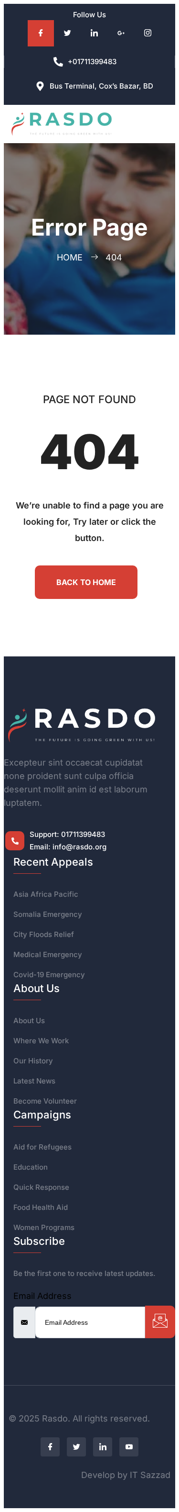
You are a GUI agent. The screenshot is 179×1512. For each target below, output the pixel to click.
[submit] (160, 1322)
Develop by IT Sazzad (125, 1475)
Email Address (42, 1296)
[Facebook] (41, 33)
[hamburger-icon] (156, 124)
